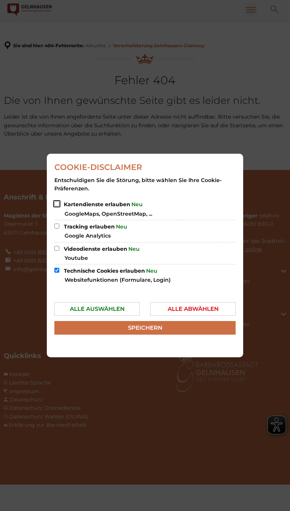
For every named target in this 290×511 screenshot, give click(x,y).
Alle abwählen (193, 308)
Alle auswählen (97, 308)
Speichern (145, 327)
